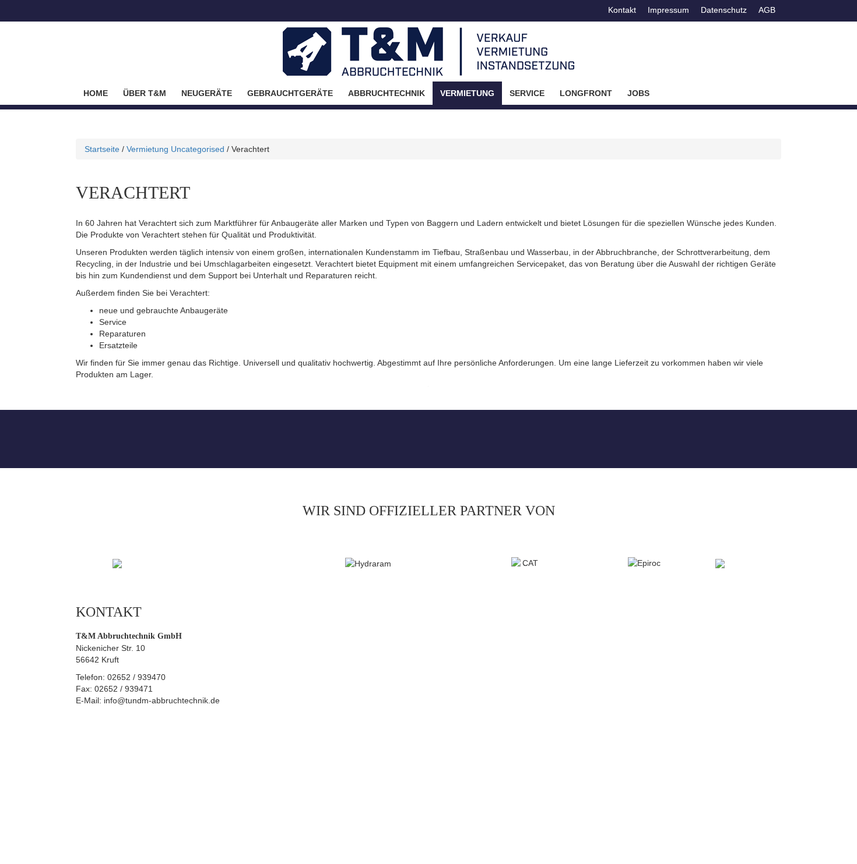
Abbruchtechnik (386, 93)
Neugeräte (206, 93)
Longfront (586, 93)
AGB (766, 10)
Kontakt (622, 10)
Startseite (102, 149)
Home (95, 93)
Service (527, 93)
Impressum (668, 10)
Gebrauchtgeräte (290, 93)
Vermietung (467, 93)
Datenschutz (724, 10)
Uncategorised (197, 149)
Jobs (638, 93)
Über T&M (144, 93)
